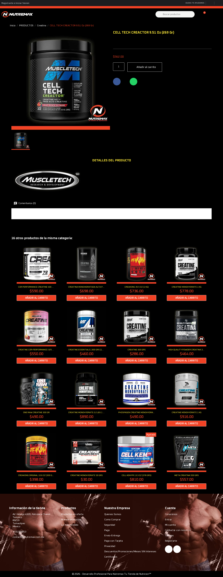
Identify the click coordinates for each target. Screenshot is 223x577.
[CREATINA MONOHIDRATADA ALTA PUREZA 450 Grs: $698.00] (86, 272)
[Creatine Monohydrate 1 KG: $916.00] (186, 398)
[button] (203, 14)
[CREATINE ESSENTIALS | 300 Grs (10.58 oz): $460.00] (86, 335)
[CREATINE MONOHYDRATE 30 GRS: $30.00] (86, 461)
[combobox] (175, 14)
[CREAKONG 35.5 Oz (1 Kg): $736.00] (136, 272)
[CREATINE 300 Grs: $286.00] (136, 335)
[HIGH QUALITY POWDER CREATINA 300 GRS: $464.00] (186, 335)
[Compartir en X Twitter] (125, 81)
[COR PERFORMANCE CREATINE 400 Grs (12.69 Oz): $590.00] (36, 272)
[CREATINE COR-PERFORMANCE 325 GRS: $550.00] (36, 335)
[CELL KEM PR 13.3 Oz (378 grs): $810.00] (136, 461)
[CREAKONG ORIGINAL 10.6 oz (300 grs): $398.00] (36, 461)
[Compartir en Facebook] (117, 81)
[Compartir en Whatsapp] (133, 81)
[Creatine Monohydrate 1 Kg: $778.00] (186, 272)
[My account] (198, 14)
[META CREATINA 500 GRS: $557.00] (186, 461)
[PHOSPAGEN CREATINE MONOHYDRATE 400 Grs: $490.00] (136, 398)
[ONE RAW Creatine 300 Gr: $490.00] (36, 398)
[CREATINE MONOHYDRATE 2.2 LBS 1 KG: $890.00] (86, 398)
